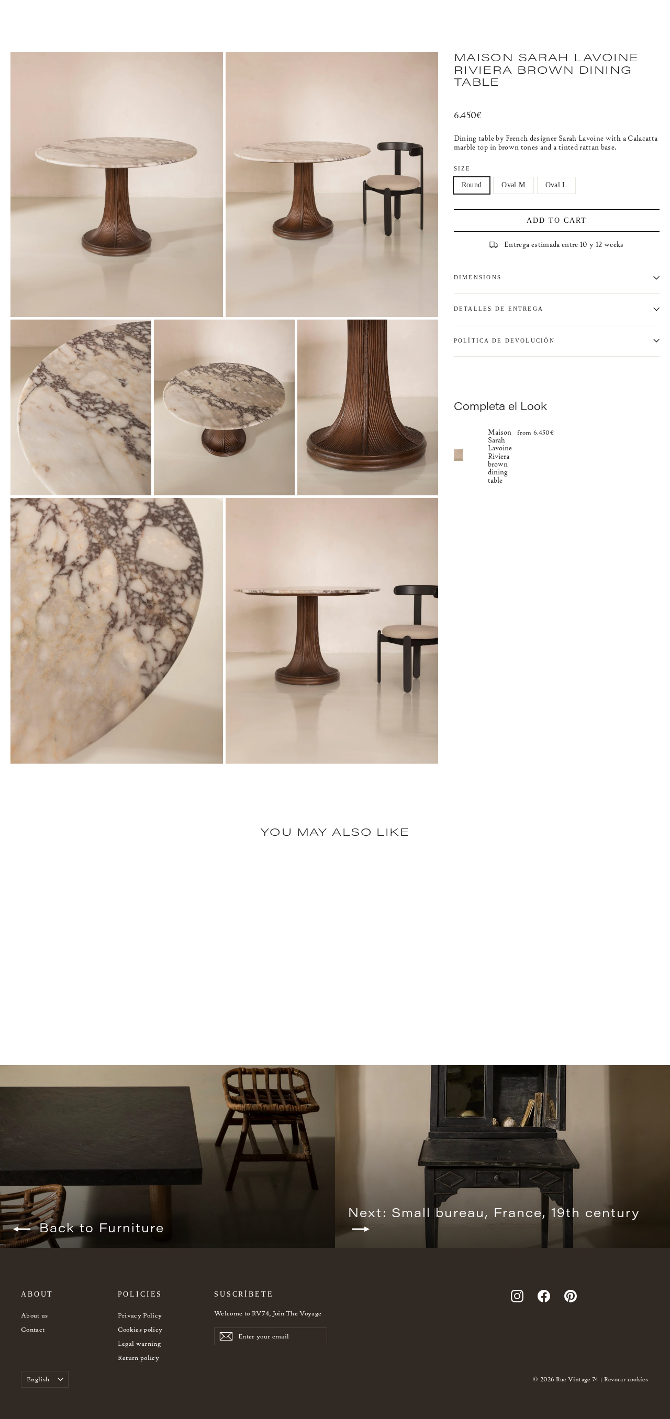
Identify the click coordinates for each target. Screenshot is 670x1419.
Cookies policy (140, 1329)
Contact (32, 1329)
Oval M (513, 185)
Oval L (556, 185)
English (38, 1379)
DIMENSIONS (477, 277)
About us (34, 1315)
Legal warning (139, 1343)
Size (462, 168)
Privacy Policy (140, 1315)
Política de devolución (504, 340)
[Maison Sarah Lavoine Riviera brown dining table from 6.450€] (471, 455)
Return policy (139, 1357)
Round (472, 185)
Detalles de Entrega (499, 308)
